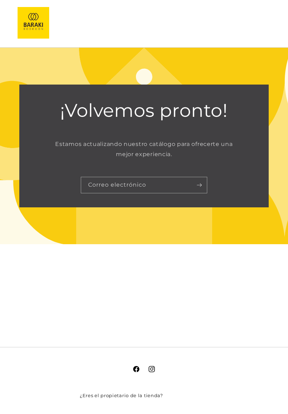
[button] (231, 22)
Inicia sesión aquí (186, 395)
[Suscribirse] (199, 185)
